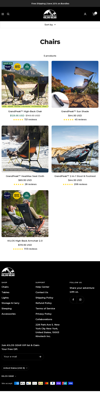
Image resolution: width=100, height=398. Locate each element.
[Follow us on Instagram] (80, 299)
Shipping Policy (44, 297)
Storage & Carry (10, 303)
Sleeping (7, 308)
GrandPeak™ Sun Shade (75, 111)
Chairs (5, 287)
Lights (5, 297)
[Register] (40, 357)
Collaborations (44, 319)
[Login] (85, 14)
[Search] (8, 14)
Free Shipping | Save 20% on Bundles (50, 3)
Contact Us (42, 292)
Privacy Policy (44, 314)
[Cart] (94, 14)
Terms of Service (45, 308)
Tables (5, 292)
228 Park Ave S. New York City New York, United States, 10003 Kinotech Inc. (48, 330)
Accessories (9, 314)
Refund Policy (44, 303)
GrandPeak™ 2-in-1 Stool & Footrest (75, 176)
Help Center (42, 287)
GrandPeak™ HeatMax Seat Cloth (25, 176)
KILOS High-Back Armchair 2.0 (25, 240)
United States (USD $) (14, 368)
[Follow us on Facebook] (73, 299)
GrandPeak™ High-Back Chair (25, 111)
